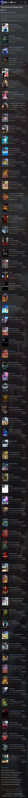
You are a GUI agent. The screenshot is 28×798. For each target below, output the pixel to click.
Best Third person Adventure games (12, 779)
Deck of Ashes (14, 542)
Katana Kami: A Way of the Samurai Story (17, 317)
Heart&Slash (13, 295)
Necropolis (12, 250)
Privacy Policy (22, 795)
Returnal (12, 36)
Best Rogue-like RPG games (9, 777)
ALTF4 (11, 137)
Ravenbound (13, 520)
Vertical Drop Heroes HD (17, 655)
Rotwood (12, 351)
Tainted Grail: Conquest (17, 103)
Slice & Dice (13, 58)
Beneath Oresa (14, 407)
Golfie (11, 497)
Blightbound (13, 587)
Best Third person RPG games (10, 775)
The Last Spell (14, 81)
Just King (12, 160)
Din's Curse (13, 385)
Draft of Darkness (15, 430)
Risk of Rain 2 (13, 25)
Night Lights (13, 441)
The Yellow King (14, 452)
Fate (10, 272)
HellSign (12, 700)
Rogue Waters (14, 418)
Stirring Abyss (14, 362)
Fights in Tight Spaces (16, 70)
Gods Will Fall (13, 677)
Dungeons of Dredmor (16, 193)
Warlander (12, 610)
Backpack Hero (14, 171)
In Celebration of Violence (17, 711)
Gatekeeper (13, 553)
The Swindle (13, 261)
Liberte (11, 475)
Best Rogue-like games (8, 770)
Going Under (13, 92)
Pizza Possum (14, 182)
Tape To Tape (14, 115)
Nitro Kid (12, 373)
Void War (12, 340)
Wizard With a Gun (15, 205)
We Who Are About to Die (17, 565)
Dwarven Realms (15, 643)
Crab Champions (15, 148)
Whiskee (10, 795)
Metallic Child (13, 328)
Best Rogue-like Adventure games (11, 782)
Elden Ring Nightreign (16, 47)
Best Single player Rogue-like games (12, 772)
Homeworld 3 (13, 227)
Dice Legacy (13, 576)
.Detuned (12, 283)
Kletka (11, 238)
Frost (10, 486)
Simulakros (13, 621)
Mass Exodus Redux (16, 396)
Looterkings (13, 531)
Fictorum (12, 688)
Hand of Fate (13, 216)
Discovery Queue (9, 12)
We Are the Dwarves (16, 745)
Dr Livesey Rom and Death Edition (17, 756)
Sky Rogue (12, 306)
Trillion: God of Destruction (17, 666)
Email (15, 795)
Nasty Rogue (13, 463)
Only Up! (12, 126)
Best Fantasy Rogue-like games (10, 784)
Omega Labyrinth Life (16, 598)
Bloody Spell (13, 733)
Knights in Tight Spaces (17, 508)
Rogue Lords (13, 722)
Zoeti (10, 632)
